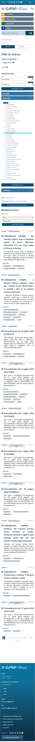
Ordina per (4, 214)
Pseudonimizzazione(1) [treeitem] (12, 163)
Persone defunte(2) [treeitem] (11, 161)
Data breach (7, 514)
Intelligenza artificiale (9, 268)
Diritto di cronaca (18, 558)
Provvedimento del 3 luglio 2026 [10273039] (19, 453)
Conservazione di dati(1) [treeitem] (12, 113)
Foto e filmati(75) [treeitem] (11, 129)
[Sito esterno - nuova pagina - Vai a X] (20, 733)
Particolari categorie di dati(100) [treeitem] (14, 159)
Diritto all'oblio (17, 474)
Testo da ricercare (6, 40)
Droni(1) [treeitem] (9, 125)
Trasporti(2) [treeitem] (9, 177)
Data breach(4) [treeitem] (10, 115)
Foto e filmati (7, 438)
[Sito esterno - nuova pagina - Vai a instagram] (12, 733)
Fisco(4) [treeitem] (9, 127)
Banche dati (7, 317)
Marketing (21, 315)
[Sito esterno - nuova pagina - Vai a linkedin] (10, 733)
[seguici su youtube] (14, 2)
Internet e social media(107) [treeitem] (13, 143)
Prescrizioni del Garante (15, 408)
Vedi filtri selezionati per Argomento (17, 205)
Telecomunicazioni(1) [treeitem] (11, 173)
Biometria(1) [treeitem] (9, 109)
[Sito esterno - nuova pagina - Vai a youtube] (15, 733)
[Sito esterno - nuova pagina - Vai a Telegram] (17, 733)
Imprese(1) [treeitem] (9, 137)
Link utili (6, 728)
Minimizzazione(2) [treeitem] (11, 151)
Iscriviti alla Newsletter (11, 737)
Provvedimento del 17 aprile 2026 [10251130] (19, 610)
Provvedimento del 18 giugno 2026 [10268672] (19, 490)
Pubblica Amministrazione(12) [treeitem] (13, 165)
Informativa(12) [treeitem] (10, 139)
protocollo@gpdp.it (7, 702)
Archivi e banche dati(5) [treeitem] (12, 107)
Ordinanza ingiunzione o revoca (16, 363)
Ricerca (8, 47)
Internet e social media (10, 315)
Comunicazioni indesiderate (11, 309)
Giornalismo (7, 266)
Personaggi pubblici (19, 266)
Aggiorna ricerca (18, 89)
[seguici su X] (19, 2)
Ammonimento (12, 326)
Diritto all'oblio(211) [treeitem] (11, 123)
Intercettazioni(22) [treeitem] (11, 141)
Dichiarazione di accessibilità (12, 719)
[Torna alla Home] (14, 8)
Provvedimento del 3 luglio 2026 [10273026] (19, 415)
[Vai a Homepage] (14, 668)
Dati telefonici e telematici (10, 312)
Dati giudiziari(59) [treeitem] (11, 119)
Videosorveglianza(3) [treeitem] (11, 179)
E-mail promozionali (9, 320)
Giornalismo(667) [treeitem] (11, 133)
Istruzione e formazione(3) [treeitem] (12, 145)
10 (31, 638)
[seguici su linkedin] (9, 2)
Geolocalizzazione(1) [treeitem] (11, 131)
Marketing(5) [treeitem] (10, 149)
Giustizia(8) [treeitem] (9, 135)
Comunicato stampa (14, 231)
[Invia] (30, 33)
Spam (19, 320)
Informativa (17, 317)
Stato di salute (7, 476)
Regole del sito (8, 722)
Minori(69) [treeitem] (9, 153)
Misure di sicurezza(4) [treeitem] (11, 155)
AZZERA (21, 47)
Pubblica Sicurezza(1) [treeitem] (11, 167)
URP (5, 689)
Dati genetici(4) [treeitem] (10, 117)
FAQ (5, 691)
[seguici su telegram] (16, 2)
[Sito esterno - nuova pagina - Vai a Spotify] (22, 733)
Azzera (30, 82)
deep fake (21, 268)
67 (17, 641)
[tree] (17, 142)
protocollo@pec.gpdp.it (9, 708)
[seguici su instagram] (12, 2)
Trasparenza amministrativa (21, 512)
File (4, 67)
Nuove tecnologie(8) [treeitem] (11, 157)
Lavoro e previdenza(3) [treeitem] (12, 147)
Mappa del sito (8, 725)
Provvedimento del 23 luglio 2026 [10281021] (19, 333)
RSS (5, 694)
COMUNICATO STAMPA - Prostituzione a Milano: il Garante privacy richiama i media (19, 574)
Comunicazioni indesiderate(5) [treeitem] (13, 111)
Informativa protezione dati (12, 716)
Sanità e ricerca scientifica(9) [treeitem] (13, 169)
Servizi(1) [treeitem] (9, 171)
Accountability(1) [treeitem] (10, 105)
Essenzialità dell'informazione (21, 436)
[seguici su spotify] (21, 2)
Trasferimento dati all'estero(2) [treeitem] (13, 175)
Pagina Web (7, 62)
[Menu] (32, 8)
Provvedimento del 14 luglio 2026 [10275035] (19, 370)
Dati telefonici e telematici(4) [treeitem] (13, 121)
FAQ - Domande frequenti (19, 201)
